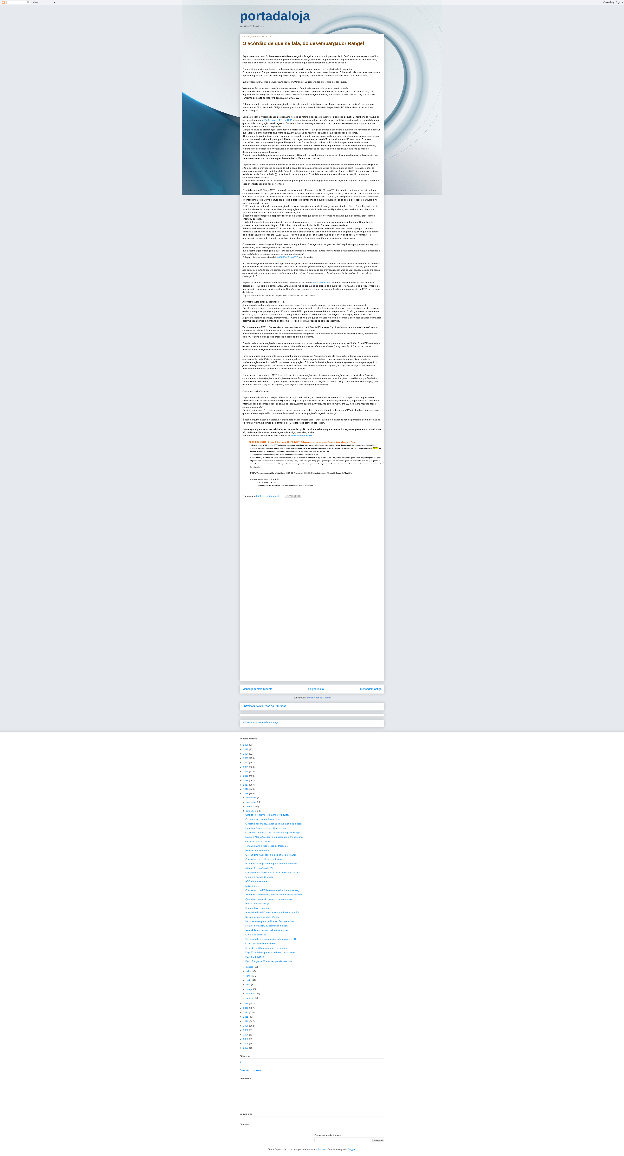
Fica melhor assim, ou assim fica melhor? (266, 925)
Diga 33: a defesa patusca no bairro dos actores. (270, 952)
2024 (246, 753)
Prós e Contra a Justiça (257, 903)
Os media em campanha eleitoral (262, 819)
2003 (246, 1048)
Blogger (351, 1149)
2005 (246, 1039)
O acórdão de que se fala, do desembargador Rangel (272, 832)
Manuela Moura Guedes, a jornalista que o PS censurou (274, 837)
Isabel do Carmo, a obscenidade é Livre (265, 828)
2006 (246, 1034)
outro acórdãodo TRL (301, 435)
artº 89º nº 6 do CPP (287, 257)
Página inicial (316, 688)
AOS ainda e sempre (256, 881)
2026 (246, 745)
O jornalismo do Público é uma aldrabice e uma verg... (273, 890)
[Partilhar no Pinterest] (299, 496)
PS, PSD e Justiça (254, 956)
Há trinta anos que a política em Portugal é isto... (270, 921)
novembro (251, 802)
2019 (246, 776)
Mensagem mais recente (257, 688)
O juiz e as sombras (255, 934)
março (249, 989)
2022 (246, 762)
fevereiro (251, 993)
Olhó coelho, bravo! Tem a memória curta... (267, 814)
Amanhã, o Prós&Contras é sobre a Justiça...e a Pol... (273, 912)
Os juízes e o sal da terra (258, 841)
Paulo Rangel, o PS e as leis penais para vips (268, 961)
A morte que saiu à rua (257, 850)
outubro (250, 806)
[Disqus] (312, 547)
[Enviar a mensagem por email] (286, 496)
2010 (246, 1021)
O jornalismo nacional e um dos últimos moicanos (270, 854)
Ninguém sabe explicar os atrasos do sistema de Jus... (273, 872)
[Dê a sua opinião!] (290, 496)
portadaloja (275, 16)
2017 (246, 785)
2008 (246, 1030)
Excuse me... (252, 886)
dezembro (251, 797)
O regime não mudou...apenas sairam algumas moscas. (274, 823)
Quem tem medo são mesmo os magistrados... (269, 899)
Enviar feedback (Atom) (318, 697)
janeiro (250, 998)
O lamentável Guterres (257, 908)
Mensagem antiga (371, 688)
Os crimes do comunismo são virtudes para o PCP (271, 939)
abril (248, 984)
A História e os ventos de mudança (260, 722)
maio (249, 980)
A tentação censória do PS (259, 868)
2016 (246, 789)
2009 (246, 1025)
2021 (246, 767)
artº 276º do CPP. (321, 282)
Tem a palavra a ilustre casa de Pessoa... (266, 846)
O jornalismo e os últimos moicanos (263, 859)
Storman (322, 1149)
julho (249, 971)
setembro (251, 811)
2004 (246, 1043)
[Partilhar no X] (293, 496)
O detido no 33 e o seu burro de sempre (266, 948)
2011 (246, 1016)
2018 (246, 780)
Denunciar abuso (250, 1070)
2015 (246, 793)
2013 (246, 1008)
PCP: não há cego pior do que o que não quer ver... (272, 863)
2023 (246, 758)
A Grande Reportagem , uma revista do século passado (274, 894)
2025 (246, 749)
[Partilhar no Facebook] (296, 496)
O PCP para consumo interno (260, 943)
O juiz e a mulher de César (259, 877)
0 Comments (273, 496)
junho (249, 975)
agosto (250, 967)
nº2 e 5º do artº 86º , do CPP (277, 120)
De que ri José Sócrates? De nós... (263, 917)
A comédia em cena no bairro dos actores (266, 930)
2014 (246, 1003)
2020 (246, 771)
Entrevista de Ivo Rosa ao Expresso (264, 705)
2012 (246, 1012)
